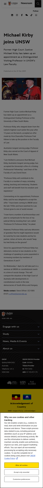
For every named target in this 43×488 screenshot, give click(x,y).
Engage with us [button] (11, 326)
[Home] (13, 3)
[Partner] (26, 3)
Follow (35, 11)
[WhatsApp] (36, 15)
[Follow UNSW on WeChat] (26, 15)
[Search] (38, 3)
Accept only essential (21, 472)
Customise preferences (21, 479)
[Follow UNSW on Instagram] (17, 15)
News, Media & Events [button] (15, 341)
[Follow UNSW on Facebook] (22, 15)
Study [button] (6, 334)
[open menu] (5, 3)
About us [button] (7, 348)
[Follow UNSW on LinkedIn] (12, 15)
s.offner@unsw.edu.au (18, 294)
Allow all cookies (21, 465)
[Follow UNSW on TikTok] (31, 15)
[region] (21, 450)
